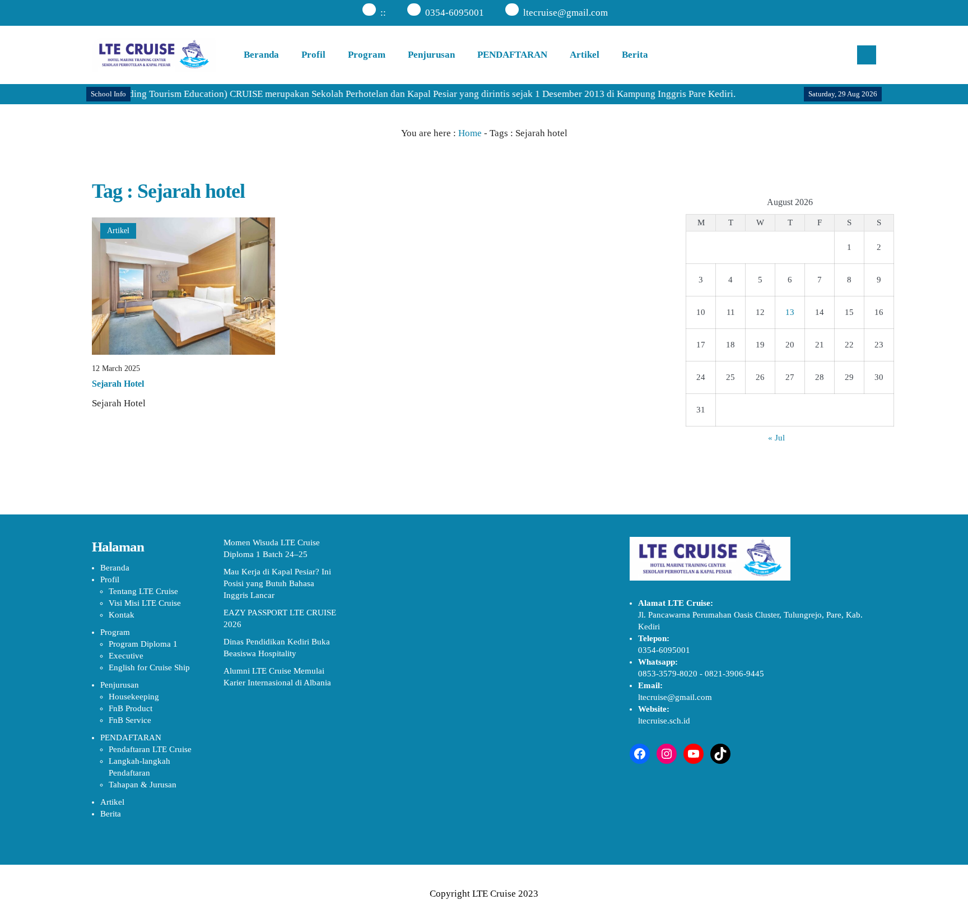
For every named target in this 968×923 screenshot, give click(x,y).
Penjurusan (431, 54)
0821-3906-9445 (734, 673)
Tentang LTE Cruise (143, 591)
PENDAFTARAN (512, 54)
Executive (126, 655)
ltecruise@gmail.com (565, 12)
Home (470, 133)
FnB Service (130, 720)
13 (789, 312)
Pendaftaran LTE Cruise (150, 749)
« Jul (776, 437)
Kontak (121, 614)
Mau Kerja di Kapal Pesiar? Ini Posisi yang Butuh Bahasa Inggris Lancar (277, 583)
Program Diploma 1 (143, 643)
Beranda (261, 54)
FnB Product (130, 708)
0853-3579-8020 (667, 673)
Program (366, 54)
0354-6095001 (454, 12)
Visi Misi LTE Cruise (145, 603)
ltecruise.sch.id (664, 720)
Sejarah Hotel (118, 383)
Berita (635, 54)
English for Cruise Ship (149, 667)
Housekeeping (134, 696)
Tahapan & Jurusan (142, 784)
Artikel (584, 54)
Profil (313, 54)
